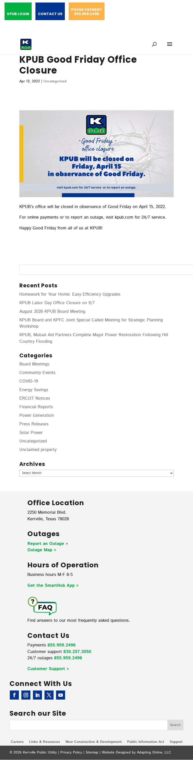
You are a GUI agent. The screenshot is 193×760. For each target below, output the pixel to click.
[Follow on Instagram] (26, 695)
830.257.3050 (77, 652)
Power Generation (36, 415)
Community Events (37, 373)
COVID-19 (28, 381)
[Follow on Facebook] (14, 695)
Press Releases (34, 424)
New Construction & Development (94, 742)
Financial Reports (36, 407)
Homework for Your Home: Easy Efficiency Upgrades (69, 294)
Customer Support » (48, 669)
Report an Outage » (47, 544)
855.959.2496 (61, 645)
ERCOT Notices (34, 398)
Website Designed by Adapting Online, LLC (136, 752)
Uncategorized (55, 81)
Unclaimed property (38, 450)
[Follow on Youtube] (60, 695)
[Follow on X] (49, 695)
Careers (17, 742)
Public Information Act (145, 742)
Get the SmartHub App (51, 585)
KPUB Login (18, 14)
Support (176, 742)
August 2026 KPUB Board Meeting (52, 311)
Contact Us (50, 14)
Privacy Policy (71, 752)
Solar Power (31, 433)
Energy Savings (33, 390)
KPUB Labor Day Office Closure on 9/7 (57, 303)
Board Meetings (34, 364)
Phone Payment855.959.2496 (86, 12)
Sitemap (92, 752)
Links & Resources (44, 742)
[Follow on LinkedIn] (37, 695)
